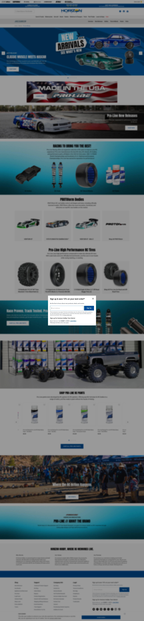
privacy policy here (67, 315)
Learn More (73, 321)
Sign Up (89, 308)
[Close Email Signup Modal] (93, 299)
